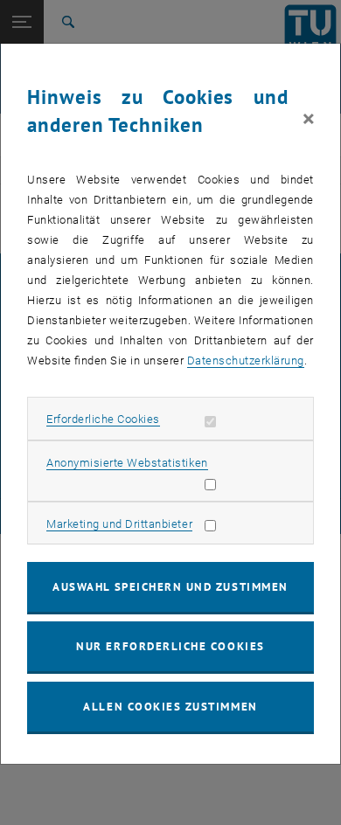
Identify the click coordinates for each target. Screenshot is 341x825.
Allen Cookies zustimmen (170, 706)
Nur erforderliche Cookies (170, 646)
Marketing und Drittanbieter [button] (119, 523)
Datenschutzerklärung (245, 360)
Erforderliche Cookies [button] (103, 419)
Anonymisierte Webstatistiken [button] (126, 462)
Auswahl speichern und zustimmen (170, 586)
